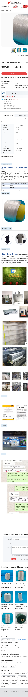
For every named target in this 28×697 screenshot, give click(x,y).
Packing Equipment (19, 647)
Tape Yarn (5, 666)
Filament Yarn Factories (20, 673)
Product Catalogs (22, 639)
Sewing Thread (6, 663)
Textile (6, 10)
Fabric (16, 645)
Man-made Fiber (15, 663)
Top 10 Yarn (5, 683)
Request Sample (24, 77)
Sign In (3, 108)
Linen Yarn (12, 666)
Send (14, 559)
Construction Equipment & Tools (8, 642)
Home (2, 10)
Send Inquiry (14, 74)
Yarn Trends (13, 683)
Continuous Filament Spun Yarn (10, 680)
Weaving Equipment (5, 647)
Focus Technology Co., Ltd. (18, 691)
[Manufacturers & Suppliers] (14, 2)
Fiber (16, 642)
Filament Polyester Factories (9, 676)
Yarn (10, 10)
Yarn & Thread (4, 645)
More (2, 686)
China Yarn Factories (7, 673)
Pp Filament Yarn (22, 676)
